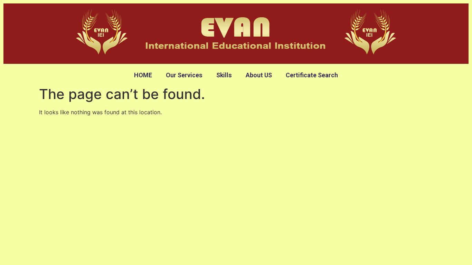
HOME (143, 75)
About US (259, 75)
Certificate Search (312, 75)
